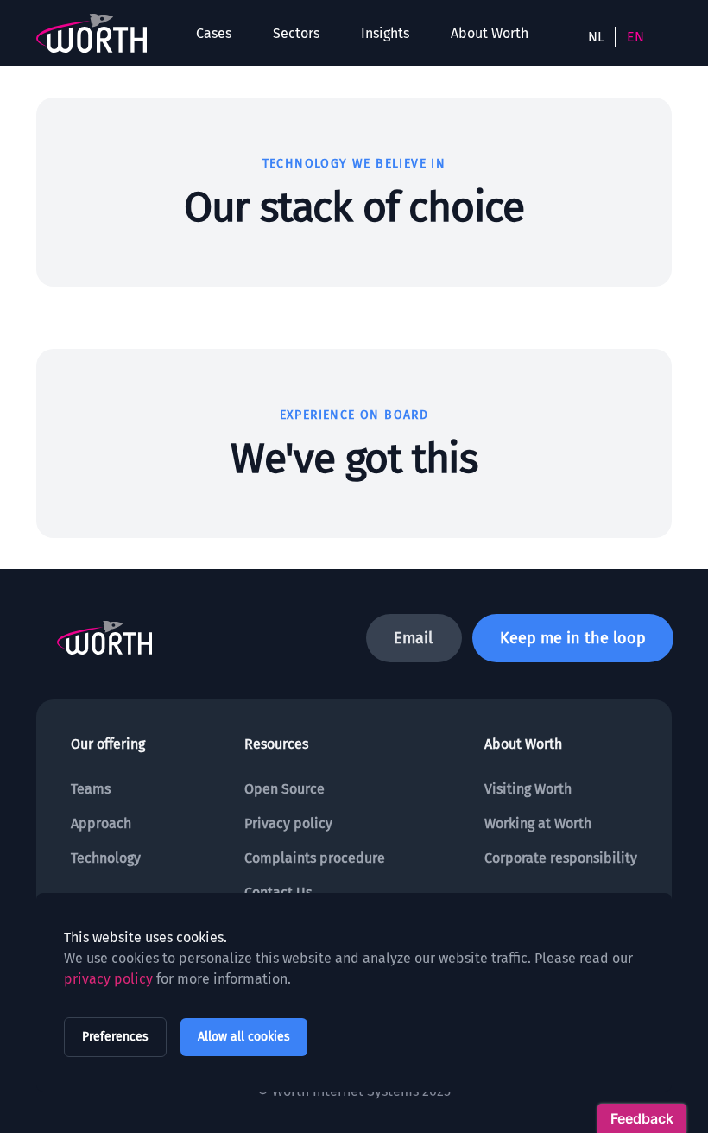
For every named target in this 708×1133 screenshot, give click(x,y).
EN (635, 36)
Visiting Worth (528, 789)
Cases (213, 33)
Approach (101, 823)
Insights (385, 33)
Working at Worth (537, 823)
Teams (91, 789)
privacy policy (108, 979)
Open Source (284, 789)
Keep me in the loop (573, 638)
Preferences (115, 1036)
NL (596, 36)
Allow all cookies (244, 1036)
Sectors (296, 33)
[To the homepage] (91, 33)
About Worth (489, 33)
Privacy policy (288, 823)
